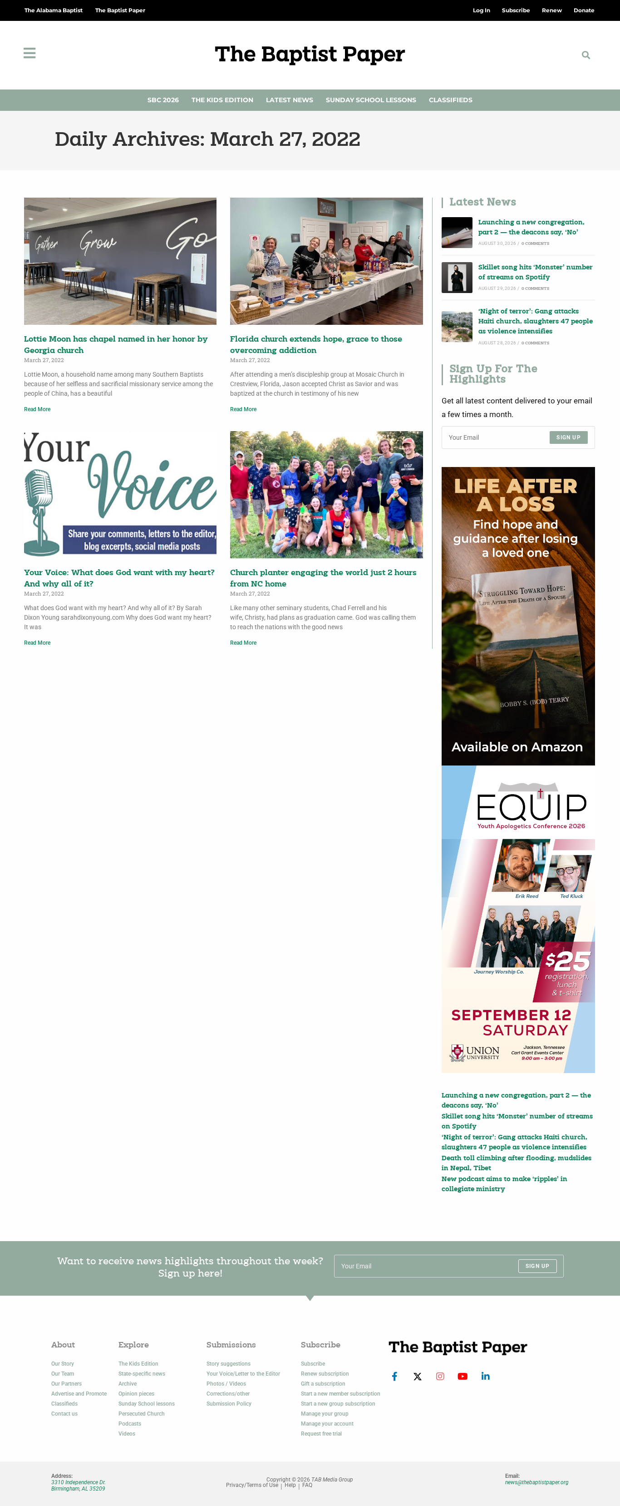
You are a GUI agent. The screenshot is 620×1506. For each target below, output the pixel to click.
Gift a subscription (323, 1384)
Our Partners (66, 1384)
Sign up (568, 437)
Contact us (64, 1414)
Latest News (289, 100)
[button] (585, 55)
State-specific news (141, 1374)
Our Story (62, 1364)
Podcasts (129, 1424)
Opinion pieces (136, 1394)
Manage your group (325, 1414)
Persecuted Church (141, 1414)
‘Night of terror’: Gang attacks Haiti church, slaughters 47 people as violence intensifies (535, 322)
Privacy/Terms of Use (252, 1485)
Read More (37, 409)
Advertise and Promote (79, 1394)
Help (290, 1485)
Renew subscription (325, 1374)
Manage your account (327, 1424)
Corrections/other (228, 1394)
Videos (126, 1434)
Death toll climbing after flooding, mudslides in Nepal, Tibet (516, 1163)
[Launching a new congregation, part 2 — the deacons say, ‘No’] (457, 232)
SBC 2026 (163, 100)
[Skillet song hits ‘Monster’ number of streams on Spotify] (457, 277)
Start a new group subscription (338, 1404)
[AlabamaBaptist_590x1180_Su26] (518, 919)
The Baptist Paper (120, 10)
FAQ (307, 1485)
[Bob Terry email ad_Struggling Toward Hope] (518, 616)
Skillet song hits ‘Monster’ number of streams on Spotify (535, 272)
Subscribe (313, 1364)
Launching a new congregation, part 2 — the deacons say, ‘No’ (531, 227)
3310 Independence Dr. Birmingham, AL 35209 (78, 1485)
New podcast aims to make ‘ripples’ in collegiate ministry (504, 1184)
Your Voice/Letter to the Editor (243, 1374)
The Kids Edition (222, 100)
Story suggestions (229, 1364)
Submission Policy (229, 1404)
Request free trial (321, 1434)
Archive (127, 1384)
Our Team (62, 1374)
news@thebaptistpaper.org (537, 1482)
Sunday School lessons (146, 1404)
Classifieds (450, 100)
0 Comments (535, 244)
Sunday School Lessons (371, 100)
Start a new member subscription (340, 1394)
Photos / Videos (226, 1384)
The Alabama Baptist (54, 10)
